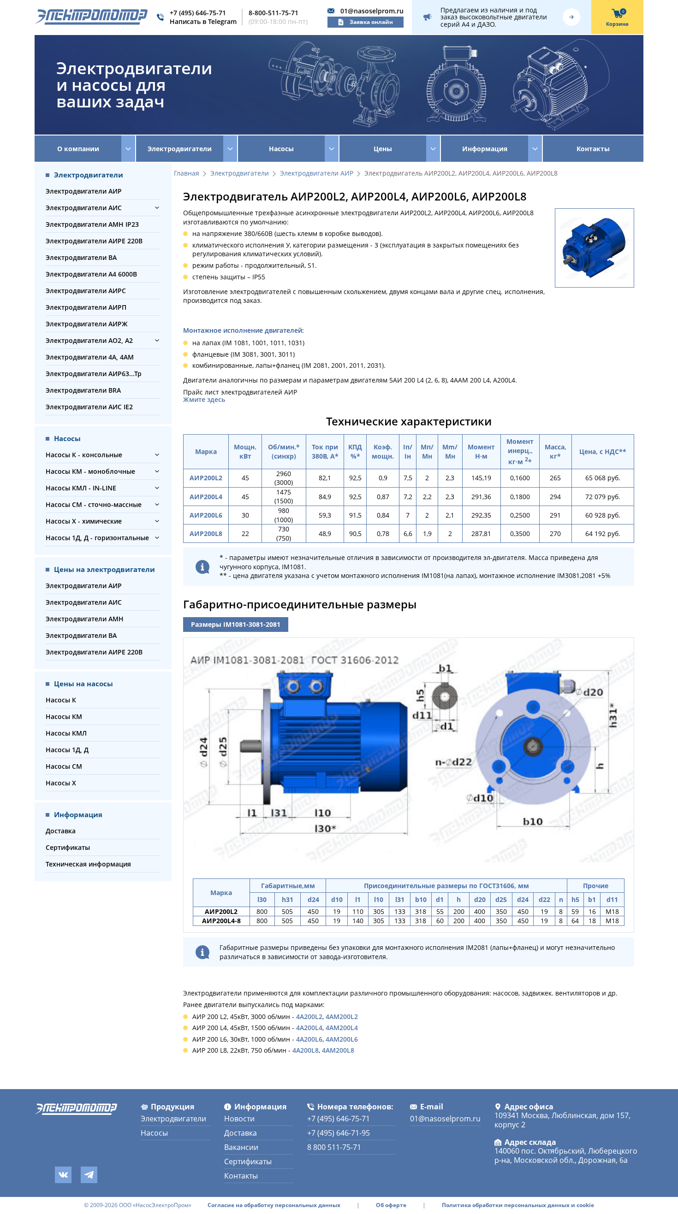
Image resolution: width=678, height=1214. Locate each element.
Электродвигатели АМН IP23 (92, 224)
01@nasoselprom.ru (372, 10)
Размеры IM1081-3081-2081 (235, 624)
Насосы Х (61, 782)
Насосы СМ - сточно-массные (94, 504)
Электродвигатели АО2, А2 (89, 340)
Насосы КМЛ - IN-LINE (81, 487)
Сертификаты (68, 847)
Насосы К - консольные (84, 454)
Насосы (154, 1133)
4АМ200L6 (342, 1039)
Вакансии (241, 1147)
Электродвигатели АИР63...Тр (94, 373)
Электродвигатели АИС (84, 207)
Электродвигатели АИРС (86, 290)
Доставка (61, 830)
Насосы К (61, 699)
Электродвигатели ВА (81, 257)
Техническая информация (88, 864)
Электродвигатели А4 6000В (91, 274)
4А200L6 (309, 1039)
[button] (157, 207)
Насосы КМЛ (66, 733)
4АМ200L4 (342, 1027)
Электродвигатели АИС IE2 (89, 406)
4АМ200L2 (342, 1016)
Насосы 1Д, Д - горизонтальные (97, 537)
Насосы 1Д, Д (67, 749)
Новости (239, 1119)
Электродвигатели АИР (84, 191)
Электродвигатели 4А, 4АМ (90, 357)
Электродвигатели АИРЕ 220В (94, 240)
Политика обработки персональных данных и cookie (518, 1205)
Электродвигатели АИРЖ (87, 323)
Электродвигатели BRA (83, 390)
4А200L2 (309, 1016)
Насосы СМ (64, 766)
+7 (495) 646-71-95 (338, 1133)
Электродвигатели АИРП (86, 307)
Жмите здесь (204, 399)
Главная (186, 173)
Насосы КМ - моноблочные (90, 471)
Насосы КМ (64, 716)
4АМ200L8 (338, 1050)
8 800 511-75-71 (334, 1147)
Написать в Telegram (203, 21)
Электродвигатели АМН (85, 618)
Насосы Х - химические (84, 521)
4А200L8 (305, 1050)
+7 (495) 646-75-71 (198, 12)
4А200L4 (309, 1027)
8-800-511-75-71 (273, 12)
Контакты (593, 148)
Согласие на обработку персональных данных (274, 1205)
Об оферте (391, 1205)
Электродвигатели (239, 173)
